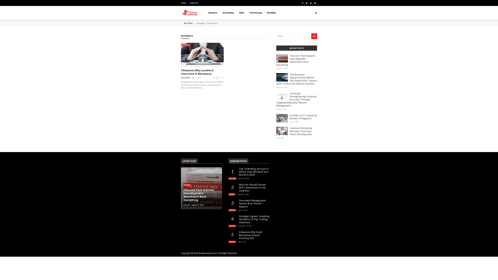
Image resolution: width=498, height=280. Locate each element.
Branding (271, 13)
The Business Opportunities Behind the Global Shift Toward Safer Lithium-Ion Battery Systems (296, 79)
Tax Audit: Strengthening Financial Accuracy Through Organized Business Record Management (296, 99)
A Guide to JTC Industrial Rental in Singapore (303, 117)
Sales (241, 13)
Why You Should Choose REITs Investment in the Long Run (252, 187)
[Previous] (278, 144)
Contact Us (194, 3)
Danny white (185, 78)
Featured (232, 178)
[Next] (283, 144)
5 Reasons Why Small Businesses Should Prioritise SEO (250, 235)
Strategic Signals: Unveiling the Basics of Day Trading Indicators (254, 219)
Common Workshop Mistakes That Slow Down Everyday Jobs (301, 131)
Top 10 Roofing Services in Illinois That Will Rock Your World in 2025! (254, 171)
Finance (232, 194)
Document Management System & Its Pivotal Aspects (252, 203)
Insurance (186, 45)
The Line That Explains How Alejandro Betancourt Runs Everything (295, 60)
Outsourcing (256, 13)
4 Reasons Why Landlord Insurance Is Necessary (197, 72)
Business (213, 13)
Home (183, 3)
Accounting (228, 13)
